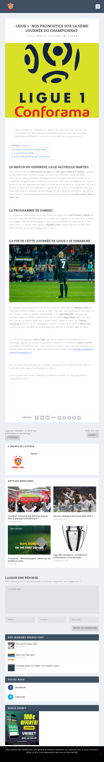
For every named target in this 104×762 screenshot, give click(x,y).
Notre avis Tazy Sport (25, 655)
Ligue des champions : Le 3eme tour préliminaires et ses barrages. (70, 555)
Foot (58, 36)
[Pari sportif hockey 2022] (11, 646)
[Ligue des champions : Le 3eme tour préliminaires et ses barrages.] (74, 538)
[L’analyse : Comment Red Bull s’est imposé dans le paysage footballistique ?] (29, 499)
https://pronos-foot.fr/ (19, 378)
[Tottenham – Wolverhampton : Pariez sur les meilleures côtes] (29, 540)
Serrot (39, 36)
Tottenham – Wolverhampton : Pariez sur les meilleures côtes (29, 559)
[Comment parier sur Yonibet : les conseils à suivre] (11, 667)
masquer (25, 146)
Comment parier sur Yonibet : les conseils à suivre (37, 666)
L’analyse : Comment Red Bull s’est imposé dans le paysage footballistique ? (28, 517)
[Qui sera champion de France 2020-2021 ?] (74, 499)
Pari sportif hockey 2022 (26, 644)
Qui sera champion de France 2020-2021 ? (73, 516)
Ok (52, 757)
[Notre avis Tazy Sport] (11, 656)
